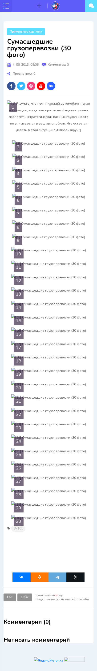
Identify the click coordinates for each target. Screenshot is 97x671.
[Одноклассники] (39, 577)
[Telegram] (57, 577)
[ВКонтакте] (21, 577)
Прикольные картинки (26, 32)
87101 (18, 528)
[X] (75, 577)
